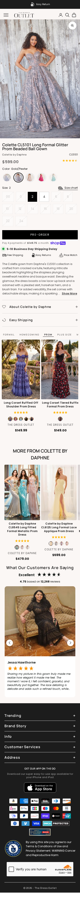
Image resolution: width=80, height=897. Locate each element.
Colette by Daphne (14, 154)
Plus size (64, 334)
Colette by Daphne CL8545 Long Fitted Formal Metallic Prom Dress (22, 529)
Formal (9, 334)
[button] (60, 412)
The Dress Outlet (21, 425)
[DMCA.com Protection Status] (56, 823)
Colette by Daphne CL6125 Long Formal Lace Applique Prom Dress (59, 527)
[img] (21, 412)
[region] (40, 643)
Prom (48, 334)
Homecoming (29, 334)
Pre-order (39, 235)
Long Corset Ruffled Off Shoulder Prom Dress (21, 404)
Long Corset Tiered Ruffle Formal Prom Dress (60, 404)
